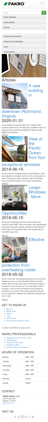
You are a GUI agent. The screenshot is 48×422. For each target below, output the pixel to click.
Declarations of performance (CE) (18, 338)
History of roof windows (13, 41)
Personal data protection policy (17, 320)
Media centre (11, 311)
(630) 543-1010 (8, 403)
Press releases (10, 17)
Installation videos (13, 345)
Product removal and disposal (17, 347)
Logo (6, 46)
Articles (7, 27)
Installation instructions (14, 342)
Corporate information (13, 36)
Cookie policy (11, 318)
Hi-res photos (9, 51)
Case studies (9, 22)
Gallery (9, 313)
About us (9, 309)
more (5, 135)
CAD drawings (11, 340)
